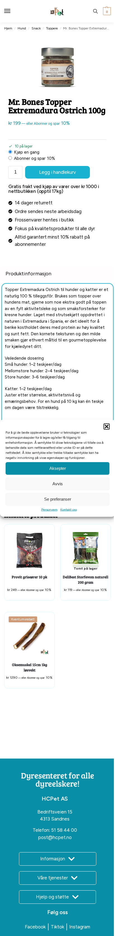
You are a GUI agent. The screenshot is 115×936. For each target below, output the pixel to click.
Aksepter (57, 468)
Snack (36, 28)
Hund (22, 28)
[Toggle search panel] (95, 11)
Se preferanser (57, 499)
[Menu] (12, 11)
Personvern (49, 509)
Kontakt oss (68, 509)
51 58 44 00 (64, 830)
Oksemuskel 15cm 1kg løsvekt (29, 667)
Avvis (57, 483)
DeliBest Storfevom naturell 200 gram (85, 579)
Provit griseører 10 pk (29, 576)
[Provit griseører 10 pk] (29, 549)
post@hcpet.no (55, 837)
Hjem (8, 28)
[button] (106, 426)
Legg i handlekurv (57, 172)
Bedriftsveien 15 (54, 812)
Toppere (52, 28)
